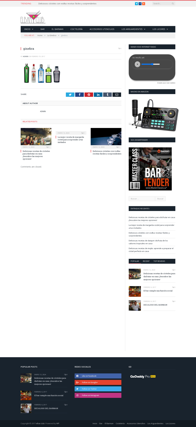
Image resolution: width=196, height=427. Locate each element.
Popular (135, 261)
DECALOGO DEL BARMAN (155, 304)
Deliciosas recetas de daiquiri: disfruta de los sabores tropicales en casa (148, 242)
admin (25, 56)
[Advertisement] (152, 323)
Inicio (27, 29)
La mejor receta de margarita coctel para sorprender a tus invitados (71, 139)
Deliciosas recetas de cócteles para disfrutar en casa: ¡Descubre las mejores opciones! (36, 155)
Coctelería (76, 29)
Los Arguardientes (132, 29)
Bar (42, 29)
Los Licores (159, 29)
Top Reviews (159, 261)
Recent (146, 261)
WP (57, 423)
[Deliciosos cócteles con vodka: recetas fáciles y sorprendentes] (106, 138)
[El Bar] (33, 16)
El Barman (57, 29)
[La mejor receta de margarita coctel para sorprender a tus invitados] (71, 131)
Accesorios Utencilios (102, 29)
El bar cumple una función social (157, 290)
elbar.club (40, 423)
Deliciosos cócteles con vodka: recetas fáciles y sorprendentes (67, 3)
